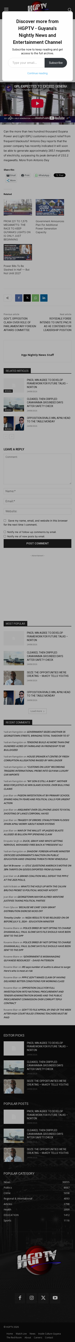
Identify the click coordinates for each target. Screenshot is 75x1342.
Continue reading (37, 73)
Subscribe (56, 62)
